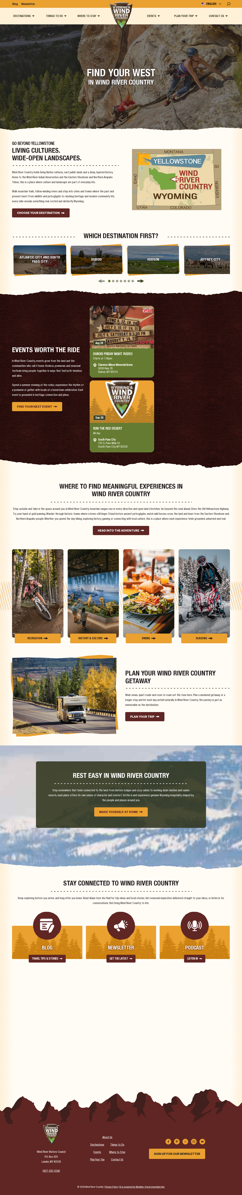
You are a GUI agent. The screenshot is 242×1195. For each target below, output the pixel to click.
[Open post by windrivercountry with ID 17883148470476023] (148, 1038)
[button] (109, 281)
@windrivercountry (212, 1003)
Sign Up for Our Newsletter (177, 1154)
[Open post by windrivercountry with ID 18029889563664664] (39, 1038)
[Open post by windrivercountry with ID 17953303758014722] (93, 1038)
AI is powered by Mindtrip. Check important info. (142, 1187)
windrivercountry (39, 1015)
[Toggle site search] (229, 4)
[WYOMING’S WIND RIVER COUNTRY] (121, 16)
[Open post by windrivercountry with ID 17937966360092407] (202, 1038)
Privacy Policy (111, 1187)
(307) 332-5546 (51, 1171)
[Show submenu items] (33, 16)
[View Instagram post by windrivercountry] (62, 1060)
